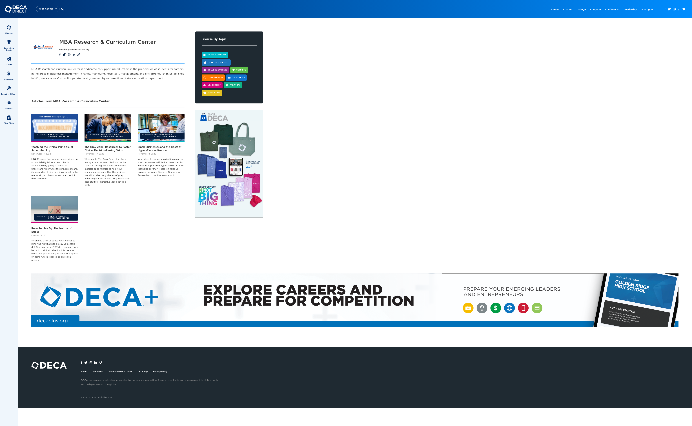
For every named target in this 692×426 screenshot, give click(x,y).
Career (555, 9)
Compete (595, 9)
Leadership (630, 9)
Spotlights (647, 9)
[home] (16, 9)
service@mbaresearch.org (74, 50)
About (84, 372)
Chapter (568, 9)
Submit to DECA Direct (120, 372)
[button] (47, 9)
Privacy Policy (160, 372)
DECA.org (142, 372)
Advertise (98, 372)
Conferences (612, 9)
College (581, 9)
